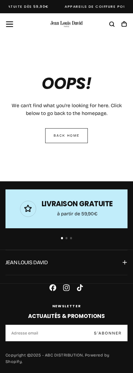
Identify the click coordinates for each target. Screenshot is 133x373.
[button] (9, 24)
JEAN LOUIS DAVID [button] (26, 262)
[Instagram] (66, 288)
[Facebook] (53, 288)
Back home (66, 135)
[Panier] (124, 25)
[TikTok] (80, 288)
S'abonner (108, 333)
